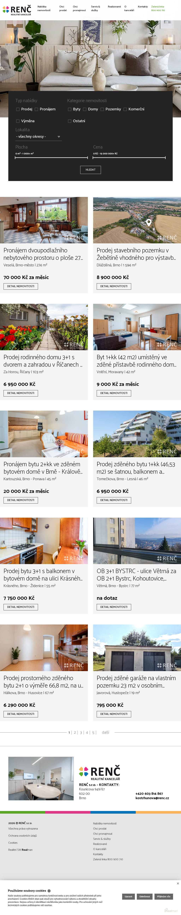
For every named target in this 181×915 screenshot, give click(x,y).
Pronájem (48, 109)
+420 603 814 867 (149, 794)
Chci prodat (61, 34)
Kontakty (144, 31)
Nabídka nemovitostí (45, 34)
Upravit (128, 896)
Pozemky (113, 109)
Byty (76, 109)
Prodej (26, 109)
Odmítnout (144, 896)
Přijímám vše (163, 896)
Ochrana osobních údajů (22, 835)
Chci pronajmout (77, 34)
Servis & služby (94, 34)
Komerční (136, 109)
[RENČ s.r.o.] (29, 10)
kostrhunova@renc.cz (152, 798)
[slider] (87, 157)
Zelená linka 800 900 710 (162, 34)
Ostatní (79, 121)
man (27, 850)
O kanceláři (129, 34)
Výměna (27, 121)
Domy (93, 109)
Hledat (90, 169)
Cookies (12, 842)
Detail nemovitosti (20, 286)
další (105, 732)
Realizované (111, 31)
